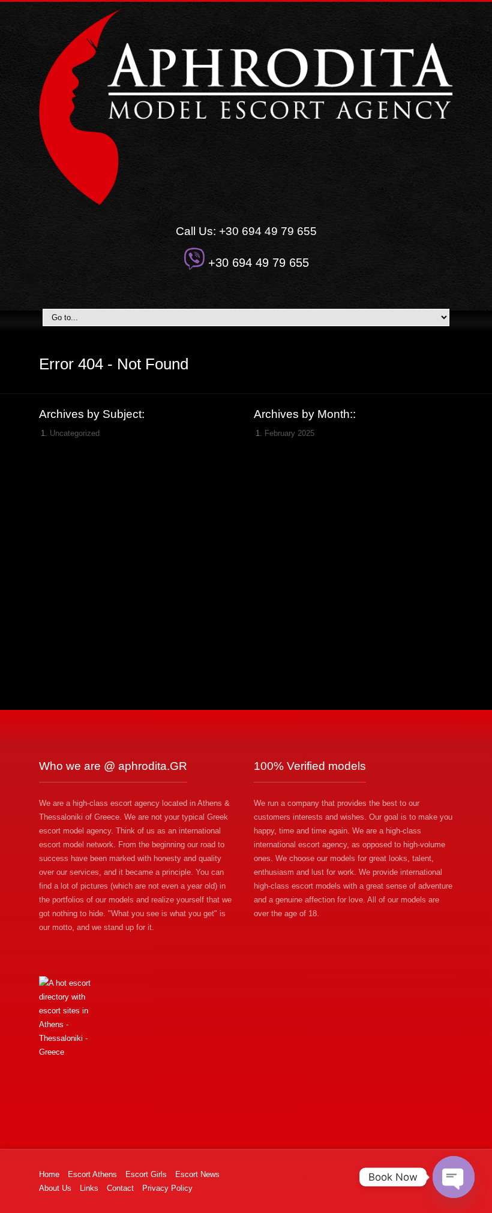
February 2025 (289, 433)
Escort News (197, 1174)
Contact (120, 1188)
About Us (55, 1188)
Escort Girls (146, 1174)
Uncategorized (75, 433)
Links (89, 1188)
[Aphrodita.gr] (246, 106)
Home (49, 1174)
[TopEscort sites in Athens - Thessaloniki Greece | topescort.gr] (138, 1017)
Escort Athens (92, 1174)
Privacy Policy (167, 1188)
